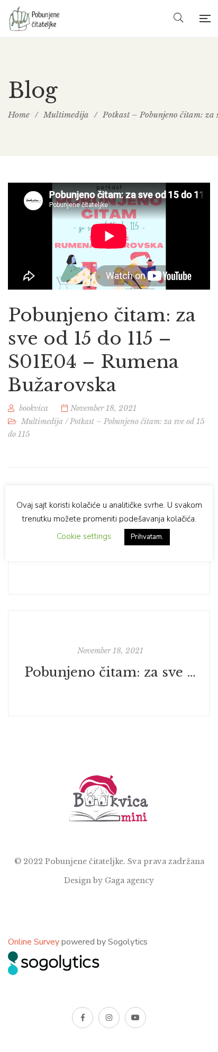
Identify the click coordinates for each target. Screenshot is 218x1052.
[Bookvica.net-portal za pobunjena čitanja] (35, 18)
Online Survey (33, 942)
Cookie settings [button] (84, 536)
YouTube (135, 1017)
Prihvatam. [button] (147, 537)
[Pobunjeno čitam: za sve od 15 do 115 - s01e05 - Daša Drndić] (109, 663)
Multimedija (42, 421)
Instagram (109, 1017)
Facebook (82, 1017)
